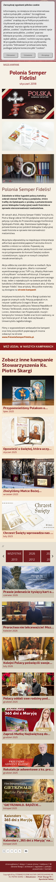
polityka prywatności (42, 867)
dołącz (22, 864)
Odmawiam (11, 55)
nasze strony (32, 864)
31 (26, 851)
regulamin (39, 866)
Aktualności (31, 877)
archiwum (29, 866)
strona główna (11, 864)
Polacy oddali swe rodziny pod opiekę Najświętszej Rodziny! (25, 700)
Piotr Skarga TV (44, 877)
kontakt (48, 869)
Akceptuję (45, 55)
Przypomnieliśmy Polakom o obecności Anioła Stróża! (24, 409)
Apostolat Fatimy (46, 879)
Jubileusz (44, 864)
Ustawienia (28, 55)
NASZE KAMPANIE (11, 64)
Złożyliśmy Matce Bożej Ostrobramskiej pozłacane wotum (28, 492)
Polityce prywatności (38, 20)
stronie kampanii (27, 289)
